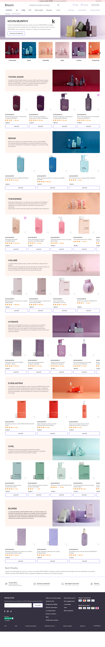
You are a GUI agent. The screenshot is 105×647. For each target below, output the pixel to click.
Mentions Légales (67, 626)
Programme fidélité (51, 604)
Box (17, 10)
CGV (5, 626)
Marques (7, 13)
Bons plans (49, 10)
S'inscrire (38, 605)
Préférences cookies (52, 620)
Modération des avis (50, 626)
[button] (52, 1)
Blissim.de (82, 626)
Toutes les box (50, 601)
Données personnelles (30, 626)
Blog (47, 617)
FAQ (16, 626)
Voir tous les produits (16, 33)
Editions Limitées (39, 10)
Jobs (65, 607)
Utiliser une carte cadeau (53, 598)
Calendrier (9, 10)
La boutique (67, 604)
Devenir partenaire (95, 10)
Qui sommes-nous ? (69, 598)
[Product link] (16, 107)
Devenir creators (51, 614)
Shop (24, 10)
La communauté (50, 610)
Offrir (30, 10)
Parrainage (71, 10)
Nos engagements (69, 601)
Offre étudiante (68, 610)
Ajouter (16, 126)
